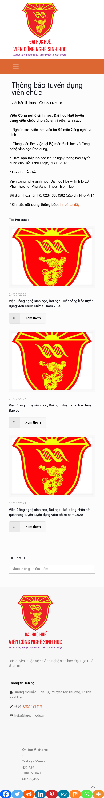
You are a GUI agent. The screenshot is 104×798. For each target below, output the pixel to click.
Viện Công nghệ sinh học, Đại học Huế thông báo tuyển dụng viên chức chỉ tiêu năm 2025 (51, 303)
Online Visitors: (35, 750)
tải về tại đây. (70, 205)
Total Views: (32, 773)
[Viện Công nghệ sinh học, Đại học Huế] (39, 29)
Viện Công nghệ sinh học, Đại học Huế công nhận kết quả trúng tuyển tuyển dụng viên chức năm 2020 (49, 512)
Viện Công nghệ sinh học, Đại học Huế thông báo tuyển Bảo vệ (51, 407)
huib (32, 103)
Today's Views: (34, 761)
